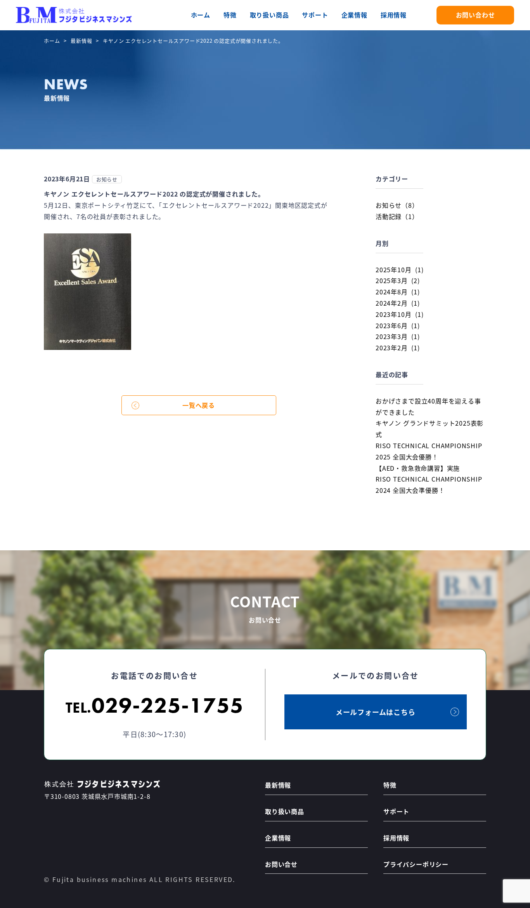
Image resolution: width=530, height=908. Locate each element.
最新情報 (81, 40)
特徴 (230, 14)
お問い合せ (281, 864)
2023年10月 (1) (399, 314)
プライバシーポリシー (416, 864)
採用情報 (394, 14)
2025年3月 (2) (398, 280)
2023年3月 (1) (398, 336)
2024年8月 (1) (398, 291)
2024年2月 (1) (398, 303)
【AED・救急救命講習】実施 (418, 468)
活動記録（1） (397, 216)
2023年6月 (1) (398, 325)
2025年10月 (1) (399, 269)
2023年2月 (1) (398, 347)
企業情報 (354, 14)
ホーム (200, 14)
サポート (315, 14)
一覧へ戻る (198, 405)
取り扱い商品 (269, 14)
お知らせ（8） (397, 205)
